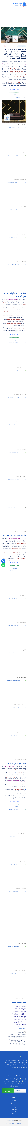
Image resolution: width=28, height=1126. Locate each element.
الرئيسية (18, 21)
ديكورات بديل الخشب (15, 95)
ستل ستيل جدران (21, 1040)
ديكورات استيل (22, 46)
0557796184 (13, 89)
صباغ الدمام (11, 1120)
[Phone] (3, 561)
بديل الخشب (14, 1107)
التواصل (14, 85)
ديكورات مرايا (17, 340)
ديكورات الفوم (17, 806)
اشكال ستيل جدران (16, 1037)
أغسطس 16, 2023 (21, 1034)
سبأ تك (16, 1123)
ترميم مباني (18, 97)
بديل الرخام (14, 1109)
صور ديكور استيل (17, 1043)
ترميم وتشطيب (14, 1100)
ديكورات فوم (14, 1105)
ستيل (6, 72)
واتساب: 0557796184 (7, 1091)
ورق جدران (14, 1113)
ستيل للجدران (18, 1041)
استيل (15, 772)
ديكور (9, 302)
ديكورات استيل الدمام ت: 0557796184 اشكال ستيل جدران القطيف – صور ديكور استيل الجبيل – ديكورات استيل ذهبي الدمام (15, 54)
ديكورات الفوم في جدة (21, 1028)
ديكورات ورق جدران (16, 568)
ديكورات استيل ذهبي (14, 1039)
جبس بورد (14, 1111)
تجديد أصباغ (14, 1103)
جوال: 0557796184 (20, 1090)
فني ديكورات (20, 1032)
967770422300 (10, 1123)
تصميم (20, 1123)
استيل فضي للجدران (20, 1036)
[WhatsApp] (3, 565)
